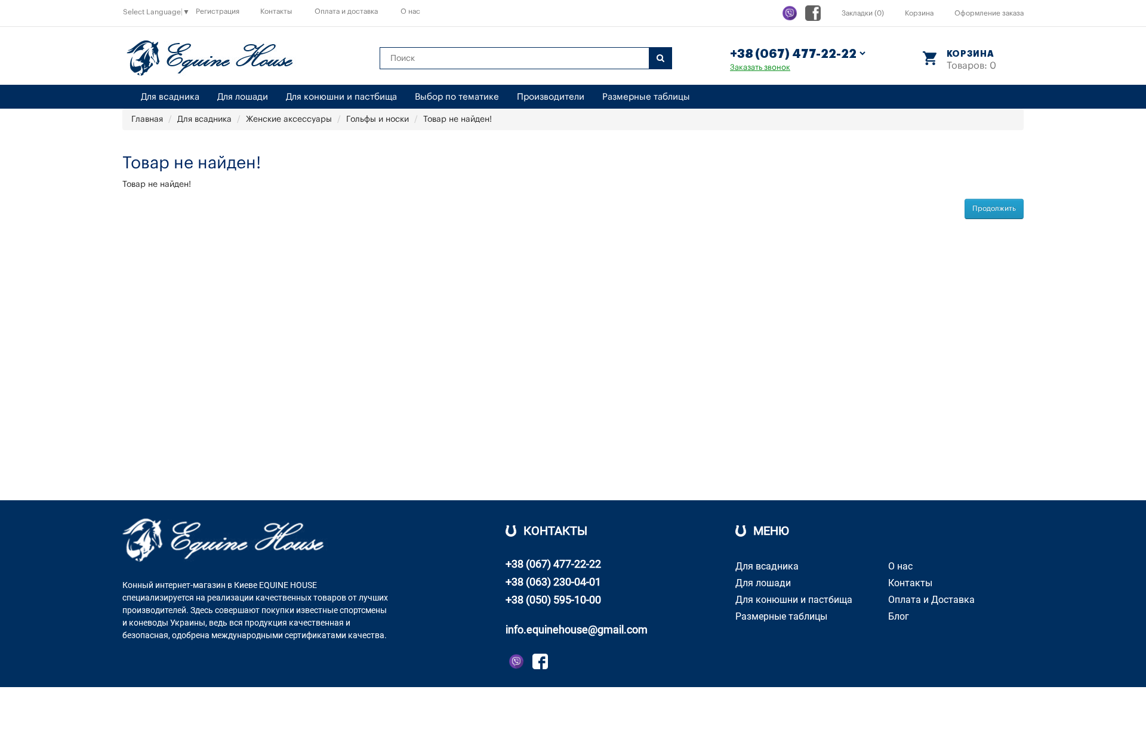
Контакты (276, 11)
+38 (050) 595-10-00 (553, 599)
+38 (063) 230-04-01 (553, 581)
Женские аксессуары (289, 119)
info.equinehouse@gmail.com (577, 629)
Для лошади (242, 97)
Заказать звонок (760, 67)
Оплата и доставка (346, 11)
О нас (410, 11)
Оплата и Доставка (931, 599)
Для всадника (170, 97)
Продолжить (994, 208)
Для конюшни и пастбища (341, 97)
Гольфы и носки (377, 119)
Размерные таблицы (646, 97)
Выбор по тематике (457, 97)
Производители (550, 97)
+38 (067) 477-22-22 (553, 564)
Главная (147, 119)
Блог (898, 616)
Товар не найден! (457, 119)
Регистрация (217, 11)
